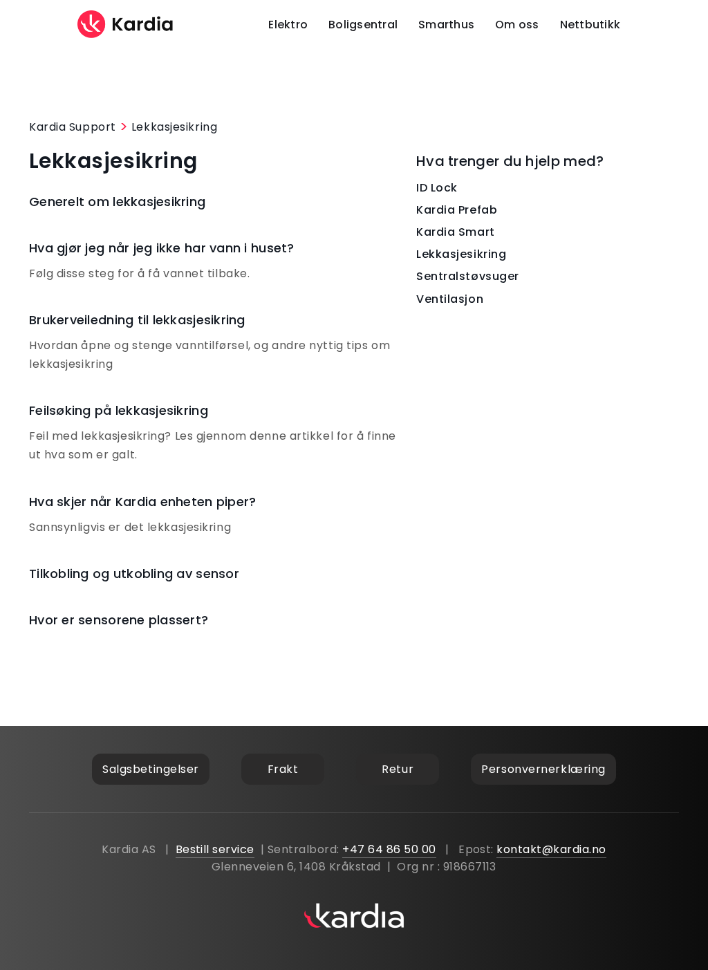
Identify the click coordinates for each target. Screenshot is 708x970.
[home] (125, 24)
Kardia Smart (455, 232)
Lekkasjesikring (174, 127)
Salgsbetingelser (150, 769)
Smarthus (446, 24)
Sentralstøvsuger (467, 276)
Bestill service (215, 849)
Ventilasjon (449, 299)
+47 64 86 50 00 (389, 849)
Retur (397, 769)
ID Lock (437, 188)
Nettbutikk (590, 24)
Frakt (283, 769)
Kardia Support (72, 127)
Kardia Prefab (456, 210)
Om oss (517, 24)
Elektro (288, 24)
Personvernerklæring (543, 769)
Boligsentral (363, 24)
